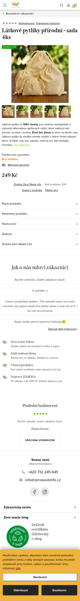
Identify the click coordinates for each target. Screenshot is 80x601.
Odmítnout (21, 590)
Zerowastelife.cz (34, 491)
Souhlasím (59, 590)
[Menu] (5, 5)
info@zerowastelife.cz (43, 479)
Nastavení (40, 577)
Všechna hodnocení (40, 440)
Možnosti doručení (18, 165)
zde (18, 568)
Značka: (27, 184)
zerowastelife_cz (44, 491)
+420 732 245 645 (43, 472)
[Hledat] (61, 5)
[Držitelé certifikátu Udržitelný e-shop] (18, 537)
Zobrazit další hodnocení (62, 329)
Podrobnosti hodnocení (48, 23)
